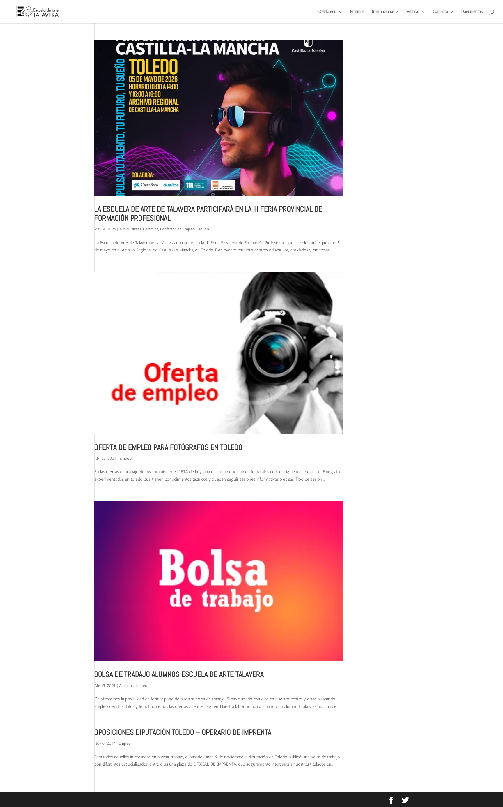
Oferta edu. (327, 12)
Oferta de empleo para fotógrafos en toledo (168, 447)
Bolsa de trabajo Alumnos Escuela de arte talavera (179, 674)
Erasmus (357, 12)
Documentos (472, 12)
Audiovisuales (130, 229)
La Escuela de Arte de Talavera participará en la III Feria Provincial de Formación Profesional (208, 213)
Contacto (440, 12)
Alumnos (126, 685)
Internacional (382, 12)
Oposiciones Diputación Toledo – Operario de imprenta (182, 732)
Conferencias (170, 229)
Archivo (413, 12)
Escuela (202, 229)
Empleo (189, 229)
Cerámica (150, 229)
